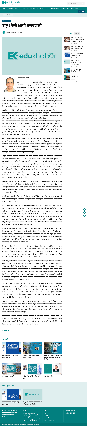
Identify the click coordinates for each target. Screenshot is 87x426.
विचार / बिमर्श (74, 8)
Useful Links (48, 418)
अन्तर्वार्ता (17, 8)
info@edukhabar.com (29, 413)
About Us (47, 415)
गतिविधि (23, 8)
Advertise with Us (49, 420)
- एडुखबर (8, 32)
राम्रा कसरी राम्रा (40, 8)
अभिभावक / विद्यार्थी (54, 8)
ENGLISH (81, 11)
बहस (47, 8)
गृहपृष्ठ (4, 8)
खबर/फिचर (11, 8)
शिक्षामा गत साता (65, 8)
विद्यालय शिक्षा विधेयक (8, 14)
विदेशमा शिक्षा (30, 8)
